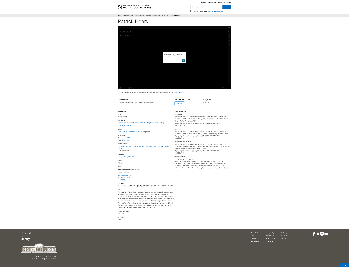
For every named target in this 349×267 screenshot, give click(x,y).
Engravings (121, 180)
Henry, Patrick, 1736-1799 (126, 157)
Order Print (179, 103)
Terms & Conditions (271, 238)
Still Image (121, 213)
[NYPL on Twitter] (318, 234)
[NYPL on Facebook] (314, 234)
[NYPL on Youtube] (326, 234)
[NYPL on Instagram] (322, 234)
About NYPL (283, 235)
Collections (212, 2)
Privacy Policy (270, 233)
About (229, 2)
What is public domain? (217, 11)
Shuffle (203, 2)
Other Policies (270, 235)
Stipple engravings (124, 175)
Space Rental (255, 241)
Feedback (345, 265)
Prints (120, 163)
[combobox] (206, 7)
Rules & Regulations (285, 233)
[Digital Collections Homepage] (134, 7)
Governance (269, 241)
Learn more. (179, 92)
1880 (128, 138)
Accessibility (254, 233)
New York (125, 140)
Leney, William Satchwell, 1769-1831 (130, 132)
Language (283, 238)
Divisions (221, 2)
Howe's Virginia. (125, 125)
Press (252, 235)
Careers (253, 238)
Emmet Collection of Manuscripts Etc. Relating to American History (141, 123)
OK (183, 60)
